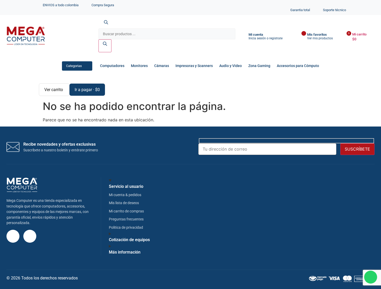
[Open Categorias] (86, 65)
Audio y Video (230, 66)
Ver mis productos (320, 38)
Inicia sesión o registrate (266, 38)
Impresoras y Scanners (194, 66)
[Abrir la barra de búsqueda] (106, 25)
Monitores (139, 66)
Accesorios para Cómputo (298, 66)
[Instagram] (12, 236)
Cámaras (161, 66)
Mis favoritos (317, 34)
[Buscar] (104, 45)
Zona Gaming (259, 66)
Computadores (112, 66)
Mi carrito (359, 34)
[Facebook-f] (29, 236)
